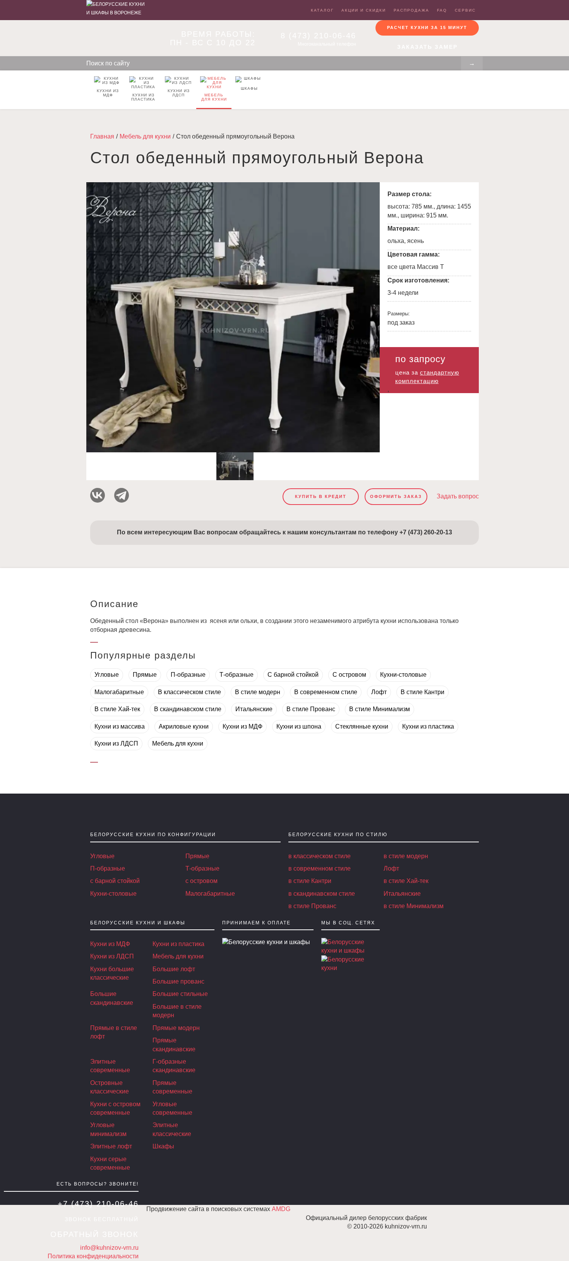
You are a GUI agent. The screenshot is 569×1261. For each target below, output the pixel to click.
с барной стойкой (115, 881)
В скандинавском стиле (187, 709)
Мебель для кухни (214, 97)
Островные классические (109, 1087)
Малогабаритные (119, 692)
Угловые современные (172, 1108)
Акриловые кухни (184, 726)
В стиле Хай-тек (117, 709)
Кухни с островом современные (115, 1108)
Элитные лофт (111, 1146)
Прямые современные (172, 1087)
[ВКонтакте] (97, 495)
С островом (349, 674)
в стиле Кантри (309, 881)
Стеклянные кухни (361, 726)
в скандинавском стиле (321, 893)
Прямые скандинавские (174, 1044)
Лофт (379, 692)
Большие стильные (180, 994)
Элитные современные (110, 1065)
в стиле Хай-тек (406, 881)
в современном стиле (319, 868)
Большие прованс (178, 981)
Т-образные (236, 674)
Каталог (322, 10)
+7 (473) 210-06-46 (98, 1203)
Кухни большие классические (112, 973)
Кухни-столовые (403, 674)
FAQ (442, 10)
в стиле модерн (406, 856)
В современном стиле (325, 692)
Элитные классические (172, 1129)
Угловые (106, 674)
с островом (201, 881)
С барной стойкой (293, 674)
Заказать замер (427, 47)
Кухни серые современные (110, 1163)
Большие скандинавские (111, 998)
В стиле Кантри (422, 692)
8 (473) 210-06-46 (318, 35)
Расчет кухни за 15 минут (427, 27)
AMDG (281, 1209)
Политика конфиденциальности (93, 1256)
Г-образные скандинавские (174, 1065)
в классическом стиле (319, 856)
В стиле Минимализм (379, 709)
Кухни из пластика (143, 97)
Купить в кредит (320, 496)
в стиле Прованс (312, 906)
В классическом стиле (189, 692)
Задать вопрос (458, 496)
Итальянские (254, 709)
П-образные (188, 674)
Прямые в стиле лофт (113, 1032)
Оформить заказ (396, 496)
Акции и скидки (363, 10)
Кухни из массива (119, 726)
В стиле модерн (257, 692)
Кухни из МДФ (108, 93)
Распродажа (411, 10)
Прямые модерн (176, 1028)
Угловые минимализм (108, 1129)
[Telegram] (121, 495)
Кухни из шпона (298, 726)
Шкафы (249, 88)
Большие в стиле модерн (177, 1010)
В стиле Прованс (310, 709)
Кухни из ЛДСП (179, 93)
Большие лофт (174, 969)
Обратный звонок (94, 1234)
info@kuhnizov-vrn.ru (109, 1247)
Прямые (145, 674)
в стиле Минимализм (414, 906)
